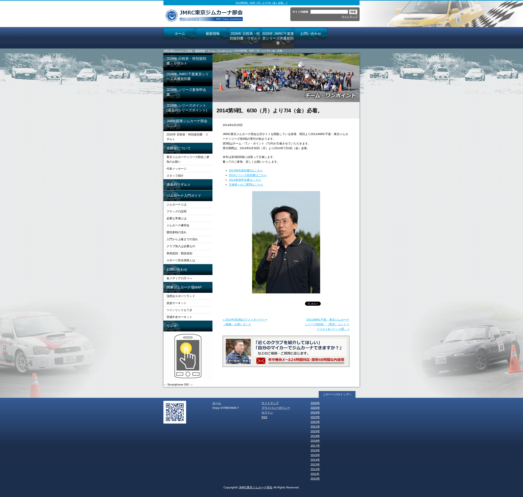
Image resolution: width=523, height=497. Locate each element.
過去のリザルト (179, 185)
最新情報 (213, 34)
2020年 (315, 431)
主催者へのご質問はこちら (246, 184)
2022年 (315, 422)
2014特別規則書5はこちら (246, 170)
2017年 (315, 445)
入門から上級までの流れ (182, 239)
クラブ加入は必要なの (181, 246)
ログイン (267, 412)
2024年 (315, 412)
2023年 (315, 417)
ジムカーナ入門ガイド (184, 196)
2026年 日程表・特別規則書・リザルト (245, 36)
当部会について (179, 148)
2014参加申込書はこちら (245, 179)
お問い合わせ (310, 34)
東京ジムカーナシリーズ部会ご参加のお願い (188, 159)
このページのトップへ (337, 394)
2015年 (315, 455)
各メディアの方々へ (179, 278)
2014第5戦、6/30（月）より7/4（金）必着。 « (261, 3)
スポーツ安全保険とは (181, 260)
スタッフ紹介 (175, 175)
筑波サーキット (177, 303)
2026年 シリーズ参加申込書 (186, 92)
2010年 (315, 478)
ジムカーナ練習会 (178, 225)
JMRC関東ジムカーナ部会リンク (187, 123)
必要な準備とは (177, 218)
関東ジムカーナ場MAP (184, 287)
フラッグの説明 (177, 211)
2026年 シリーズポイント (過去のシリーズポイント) (189, 107)
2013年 (315, 464)
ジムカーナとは (177, 204)
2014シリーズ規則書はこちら (248, 175)
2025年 (315, 407)
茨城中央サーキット (179, 317)
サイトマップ (350, 16)
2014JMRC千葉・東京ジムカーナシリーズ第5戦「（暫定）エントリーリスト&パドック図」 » (327, 324)
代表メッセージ (177, 168)
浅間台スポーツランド (181, 296)
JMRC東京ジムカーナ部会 (177, 51)
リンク (172, 326)
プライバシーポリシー (276, 407)
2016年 (315, 450)
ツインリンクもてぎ (179, 310)
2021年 (315, 426)
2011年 (315, 474)
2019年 (315, 436)
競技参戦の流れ (177, 232)
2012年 (315, 469)
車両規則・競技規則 (179, 253)
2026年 (315, 403)
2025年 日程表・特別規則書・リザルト (187, 137)
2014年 (315, 459)
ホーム (180, 34)
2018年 (315, 440)
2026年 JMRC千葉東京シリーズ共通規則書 (278, 38)
